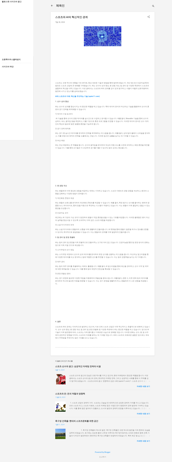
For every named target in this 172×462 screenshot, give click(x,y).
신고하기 (102, 457)
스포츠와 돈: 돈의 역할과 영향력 (70, 393)
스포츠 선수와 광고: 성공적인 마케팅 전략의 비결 (78, 366)
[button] (148, 17)
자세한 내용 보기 (143, 386)
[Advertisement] (102, 65)
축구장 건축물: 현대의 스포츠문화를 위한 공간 (76, 421)
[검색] (153, 6)
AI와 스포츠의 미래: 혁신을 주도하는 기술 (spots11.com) (77, 96)
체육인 (60, 5)
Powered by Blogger (102, 452)
